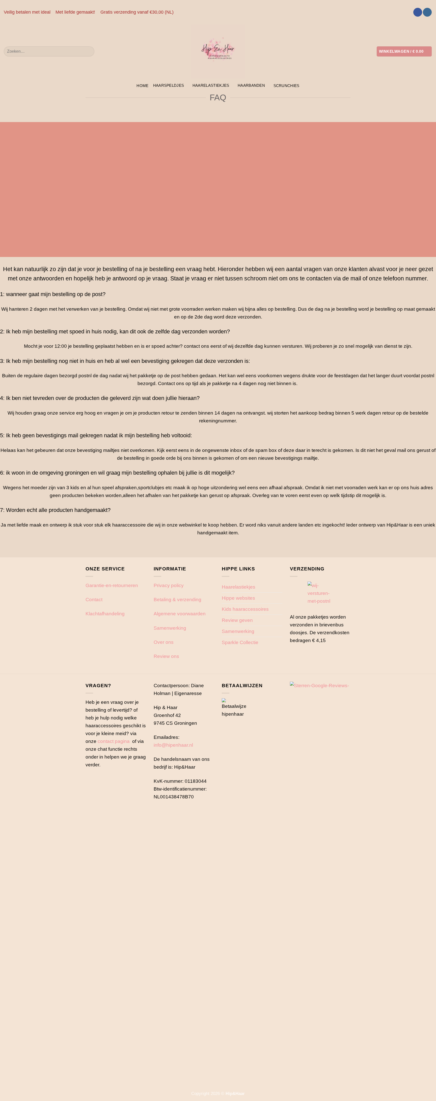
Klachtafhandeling (105, 613)
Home (142, 85)
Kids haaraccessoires (245, 609)
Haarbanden (251, 85)
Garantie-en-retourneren (112, 585)
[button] (404, 51)
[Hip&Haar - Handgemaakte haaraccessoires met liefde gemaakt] (218, 51)
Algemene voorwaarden (180, 613)
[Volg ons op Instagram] (427, 12)
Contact (94, 599)
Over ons (164, 642)
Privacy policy (169, 585)
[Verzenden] (88, 51)
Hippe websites (238, 598)
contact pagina (114, 741)
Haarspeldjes (168, 85)
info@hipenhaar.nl (173, 745)
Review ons (166, 656)
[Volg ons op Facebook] (417, 12)
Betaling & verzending (177, 599)
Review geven (237, 620)
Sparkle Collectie (240, 642)
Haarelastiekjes (211, 85)
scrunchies (286, 85)
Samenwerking (170, 628)
